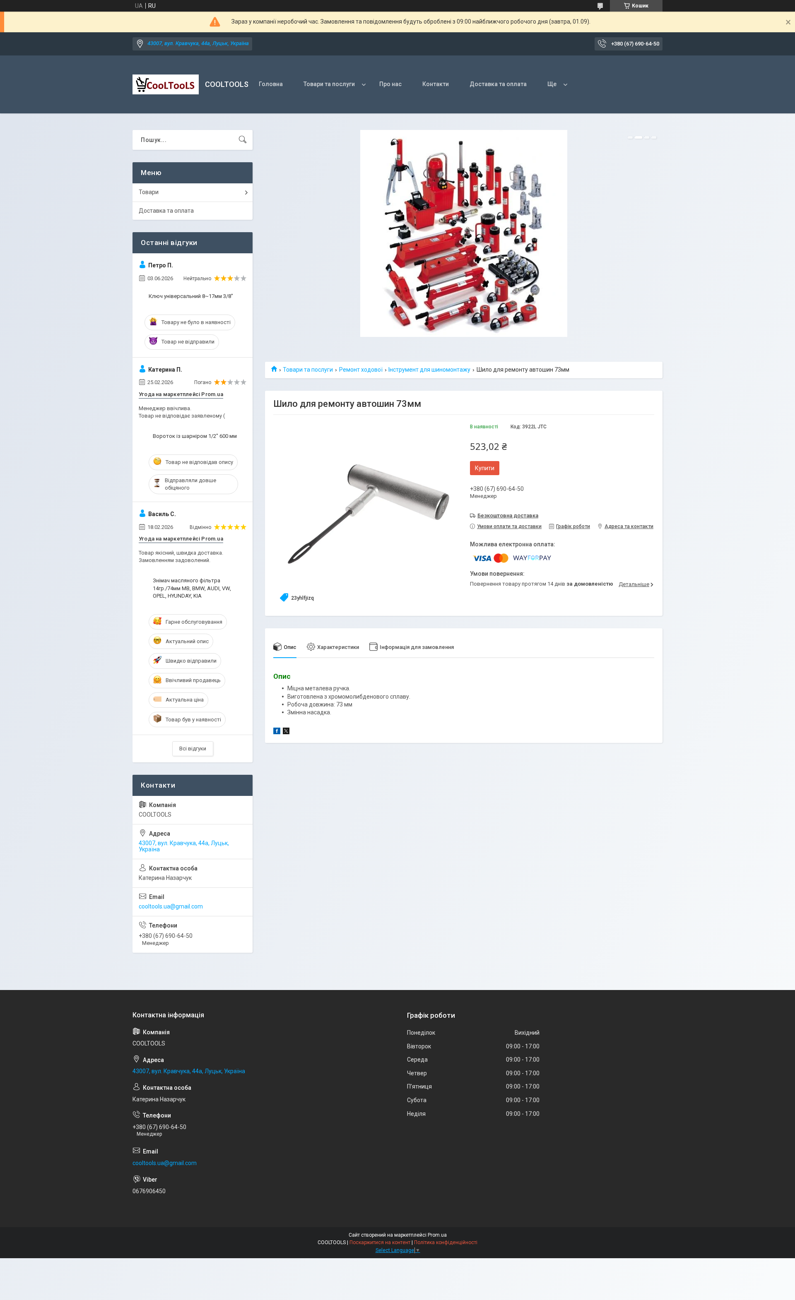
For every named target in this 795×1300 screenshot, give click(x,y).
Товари (149, 192)
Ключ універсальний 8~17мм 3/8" (191, 296)
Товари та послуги (329, 84)
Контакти (435, 84)
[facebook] (276, 732)
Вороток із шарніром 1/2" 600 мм (195, 436)
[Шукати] (243, 140)
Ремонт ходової (361, 369)
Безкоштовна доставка (507, 515)
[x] (286, 732)
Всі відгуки (192, 748)
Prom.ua (437, 1235)
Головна (271, 84)
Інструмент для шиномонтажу (429, 369)
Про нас (390, 84)
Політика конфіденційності (445, 1242)
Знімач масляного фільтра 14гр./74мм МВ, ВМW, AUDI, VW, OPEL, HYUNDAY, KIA (192, 587)
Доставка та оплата (498, 84)
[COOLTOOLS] (165, 84)
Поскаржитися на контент (379, 1242)
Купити (484, 468)
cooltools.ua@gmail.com (171, 906)
